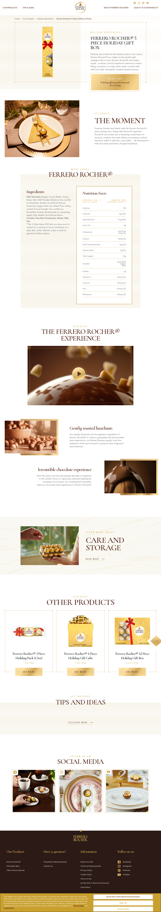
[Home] (80, 7)
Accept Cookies (123, 909)
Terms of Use (85, 878)
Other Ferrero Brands (15, 870)
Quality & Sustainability (146, 7)
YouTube (126, 874)
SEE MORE (29, 672)
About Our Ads (86, 861)
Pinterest (126, 870)
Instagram (127, 866)
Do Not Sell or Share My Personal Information (123, 897)
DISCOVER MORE (78, 722)
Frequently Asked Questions (55, 861)
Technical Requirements (90, 866)
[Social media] (135, 3)
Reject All (123, 903)
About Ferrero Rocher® (116, 7)
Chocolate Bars (13, 866)
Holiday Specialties (45, 18)
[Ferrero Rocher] (34, 791)
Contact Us (48, 866)
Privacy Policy (86, 870)
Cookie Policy (86, 874)
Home (17, 18)
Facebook (127, 861)
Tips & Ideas (28, 7)
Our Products (10, 7)
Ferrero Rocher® (13, 861)
